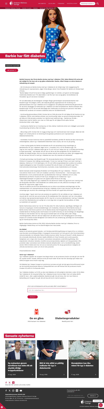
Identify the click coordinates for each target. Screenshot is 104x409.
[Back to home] (18, 3)
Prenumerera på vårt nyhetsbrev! (73, 390)
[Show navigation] (6, 3)
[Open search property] (98, 3)
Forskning (61, 3)
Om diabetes (42, 3)
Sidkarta (17, 400)
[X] (10, 390)
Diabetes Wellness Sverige (12, 8)
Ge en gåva (51, 3)
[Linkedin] (17, 390)
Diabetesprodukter (87, 3)
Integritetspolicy (9, 400)
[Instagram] (13, 390)
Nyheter (35, 8)
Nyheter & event (72, 3)
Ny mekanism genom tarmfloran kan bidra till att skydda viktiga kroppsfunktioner (20, 367)
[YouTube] (21, 390)
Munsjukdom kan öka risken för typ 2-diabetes (82, 364)
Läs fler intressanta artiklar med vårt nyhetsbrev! (47, 286)
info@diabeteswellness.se (31, 398)
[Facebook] (6, 390)
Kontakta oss (23, 400)
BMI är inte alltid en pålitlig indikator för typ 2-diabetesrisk (51, 365)
